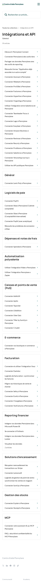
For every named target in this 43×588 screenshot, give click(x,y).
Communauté (7, 579)
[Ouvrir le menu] (39, 4)
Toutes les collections (9, 28)
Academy (26, 579)
